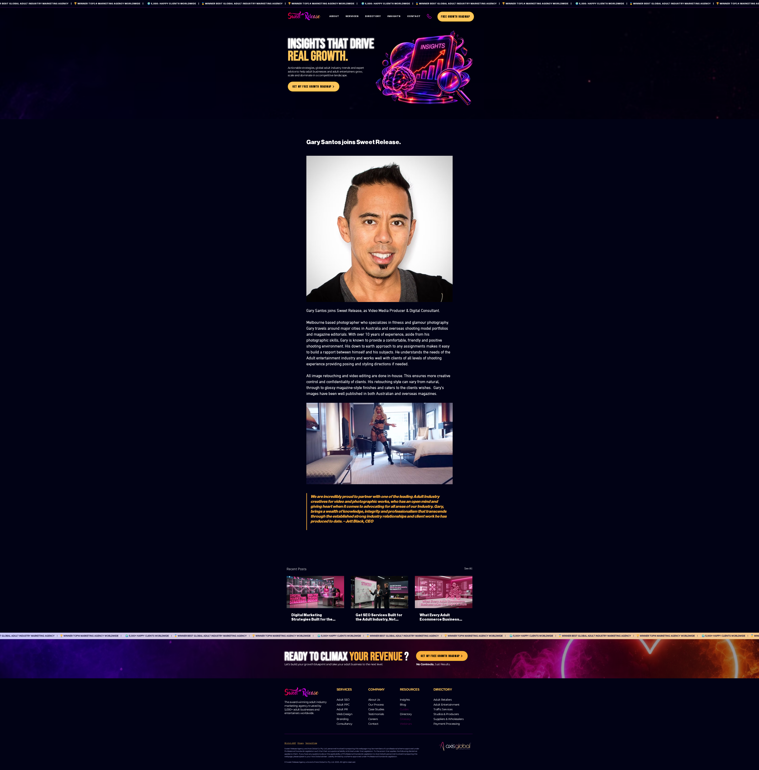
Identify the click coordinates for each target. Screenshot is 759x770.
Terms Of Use (311, 743)
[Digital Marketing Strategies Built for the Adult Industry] (315, 592)
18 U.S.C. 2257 (290, 743)
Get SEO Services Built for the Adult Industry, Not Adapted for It (379, 617)
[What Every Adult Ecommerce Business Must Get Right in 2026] (443, 592)
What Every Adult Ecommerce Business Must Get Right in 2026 (440, 617)
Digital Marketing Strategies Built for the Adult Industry (311, 617)
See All (468, 568)
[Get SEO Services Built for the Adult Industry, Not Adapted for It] (379, 592)
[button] (352, 16)
